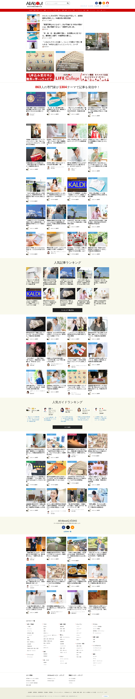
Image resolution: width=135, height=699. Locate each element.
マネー (41, 10)
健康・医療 (63, 624)
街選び (28, 639)
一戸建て (29, 626)
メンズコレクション (97, 647)
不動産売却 (29, 646)
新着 (34, 10)
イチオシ (71, 682)
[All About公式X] (100, 3)
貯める (45, 626)
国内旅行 (45, 656)
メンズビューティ (97, 650)
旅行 (84, 10)
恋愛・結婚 (64, 10)
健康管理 (62, 626)
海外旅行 (45, 653)
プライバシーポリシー (58, 692)
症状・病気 (62, 628)
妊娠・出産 (62, 648)
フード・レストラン (64, 658)
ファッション (92, 10)
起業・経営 (79, 652)
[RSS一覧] (103, 3)
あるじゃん (46, 647)
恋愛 (94, 639)
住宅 (38, 10)
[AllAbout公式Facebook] (96, 3)
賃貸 (28, 637)
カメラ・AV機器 (96, 628)
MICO (78, 639)
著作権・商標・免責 (77, 692)
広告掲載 (46, 692)
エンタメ (95, 656)
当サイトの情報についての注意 (89, 692)
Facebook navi (72, 680)
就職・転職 (79, 646)
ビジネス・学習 (71, 10)
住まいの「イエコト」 (31, 650)
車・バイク (103, 10)
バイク (45, 664)
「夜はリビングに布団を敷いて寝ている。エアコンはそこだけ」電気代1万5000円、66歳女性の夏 (33, 419)
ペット (94, 665)
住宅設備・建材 (30, 633)
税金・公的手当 (47, 643)
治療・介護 (62, 630)
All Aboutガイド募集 (30, 680)
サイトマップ (84, 6)
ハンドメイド (63, 646)
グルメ (98, 10)
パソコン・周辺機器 (97, 626)
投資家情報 (40, 692)
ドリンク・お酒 (63, 663)
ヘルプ (105, 692)
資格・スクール (80, 650)
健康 (45, 10)
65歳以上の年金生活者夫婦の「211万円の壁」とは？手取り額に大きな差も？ (84, 418)
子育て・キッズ (63, 652)
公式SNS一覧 (98, 6)
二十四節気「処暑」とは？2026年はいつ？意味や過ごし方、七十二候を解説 (101, 418)
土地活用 (29, 644)
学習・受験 (79, 656)
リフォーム (29, 630)
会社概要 (30, 692)
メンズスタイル (79, 10)
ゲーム (94, 658)
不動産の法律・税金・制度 (32, 648)
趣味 (88, 10)
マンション (29, 628)
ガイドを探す (106, 6)
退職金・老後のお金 (48, 641)
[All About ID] (107, 3)
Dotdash (106, 696)
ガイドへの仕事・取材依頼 (31, 682)
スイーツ (62, 661)
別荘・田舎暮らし (31, 641)
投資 (44, 628)
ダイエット (79, 637)
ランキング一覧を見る (67, 310)
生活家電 (62, 643)
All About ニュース (51, 678)
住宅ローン (46, 633)
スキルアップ (79, 648)
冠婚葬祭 (62, 641)
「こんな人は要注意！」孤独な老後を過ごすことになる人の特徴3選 (50, 419)
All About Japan (51, 680)
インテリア (29, 635)
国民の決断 (28, 685)
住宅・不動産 (30, 624)
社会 (77, 654)
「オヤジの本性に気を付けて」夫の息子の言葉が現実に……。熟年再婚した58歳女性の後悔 (67, 419)
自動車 (45, 662)
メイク (78, 626)
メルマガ (91, 6)
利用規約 (51, 692)
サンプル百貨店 (72, 678)
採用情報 (35, 692)
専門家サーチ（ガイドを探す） (32, 678)
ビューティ (49, 10)
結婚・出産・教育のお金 (49, 638)
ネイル (78, 635)
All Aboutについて (68, 692)
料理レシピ (62, 639)
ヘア (77, 630)
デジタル (55, 10)
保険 (44, 630)
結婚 (94, 641)
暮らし (59, 10)
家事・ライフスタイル (64, 637)
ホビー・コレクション (97, 660)
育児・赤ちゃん (63, 650)
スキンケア (79, 628)
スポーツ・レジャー (97, 663)
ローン (45, 645)
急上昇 (31, 10)
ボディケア (79, 633)
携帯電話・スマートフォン (98, 630)
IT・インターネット (97, 633)
